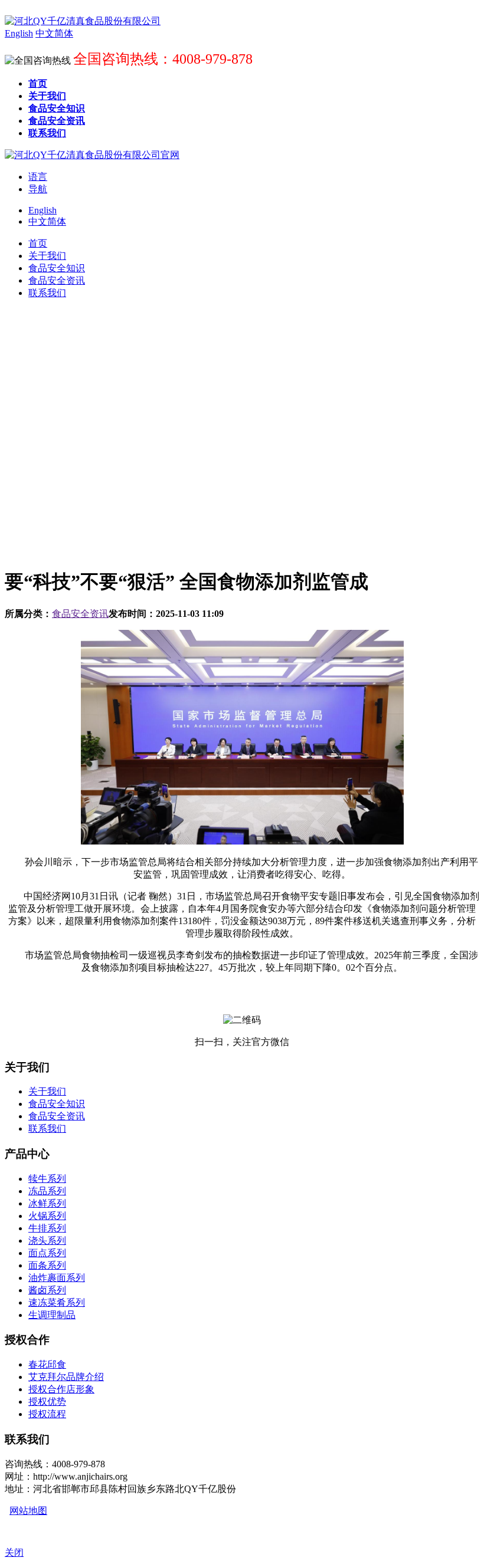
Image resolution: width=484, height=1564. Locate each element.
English (42, 210)
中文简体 (47, 221)
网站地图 (28, 1511)
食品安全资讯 (80, 614)
